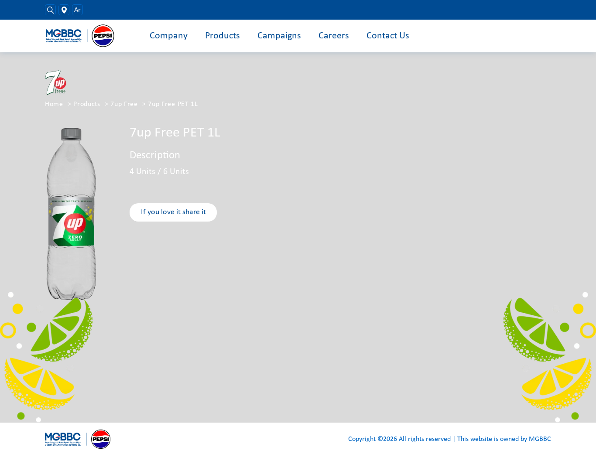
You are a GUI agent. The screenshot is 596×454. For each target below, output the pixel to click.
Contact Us (388, 36)
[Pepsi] (84, 36)
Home (54, 104)
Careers (334, 36)
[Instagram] (522, 10)
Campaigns (279, 36)
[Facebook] (509, 10)
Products (222, 36)
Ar (77, 10)
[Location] (63, 9)
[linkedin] (546, 10)
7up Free (124, 104)
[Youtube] (534, 10)
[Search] (50, 9)
